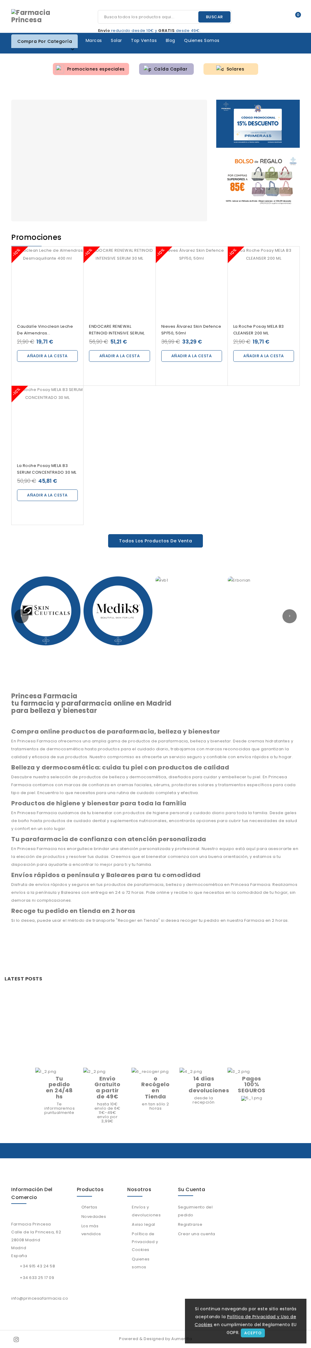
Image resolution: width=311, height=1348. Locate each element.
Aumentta (181, 1339)
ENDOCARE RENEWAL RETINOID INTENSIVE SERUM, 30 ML (117, 333)
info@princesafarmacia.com (41, 1298)
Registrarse (190, 1224)
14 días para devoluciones (209, 1084)
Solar (116, 40)
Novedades (93, 1216)
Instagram (17, 1339)
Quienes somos (202, 40)
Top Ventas (144, 40)
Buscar (214, 17)
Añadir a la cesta (47, 356)
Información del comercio (32, 1193)
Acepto (252, 1333)
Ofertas (89, 1207)
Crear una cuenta (196, 1234)
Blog (170, 40)
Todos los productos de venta (155, 541)
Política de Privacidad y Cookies (145, 1242)
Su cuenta (191, 1189)
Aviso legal (143, 1224)
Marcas (94, 40)
